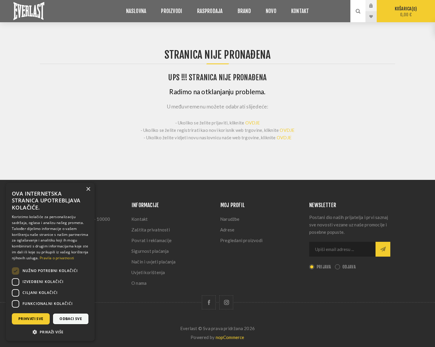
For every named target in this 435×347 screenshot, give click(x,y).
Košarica (405, 11)
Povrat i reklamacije (151, 240)
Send (383, 249)
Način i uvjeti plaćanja (153, 261)
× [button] (88, 189)
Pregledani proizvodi (241, 240)
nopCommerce (230, 337)
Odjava (349, 267)
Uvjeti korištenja (148, 272)
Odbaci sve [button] (70, 318)
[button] (50, 331)
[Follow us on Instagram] (226, 302)
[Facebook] (209, 302)
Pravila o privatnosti (57, 257)
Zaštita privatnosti (150, 229)
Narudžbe (230, 219)
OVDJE (252, 122)
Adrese (227, 229)
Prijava (375, 5)
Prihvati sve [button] (31, 318)
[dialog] (50, 262)
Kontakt (139, 219)
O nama (138, 283)
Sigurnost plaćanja (150, 251)
